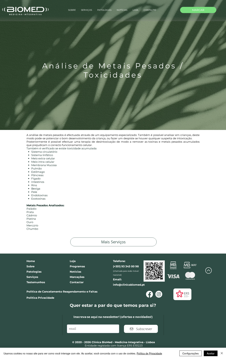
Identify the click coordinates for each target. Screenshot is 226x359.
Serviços (32, 277)
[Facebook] (149, 294)
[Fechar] (222, 353)
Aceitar (211, 353)
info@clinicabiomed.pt (129, 284)
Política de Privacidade (149, 353)
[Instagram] (158, 294)
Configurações (190, 353)
